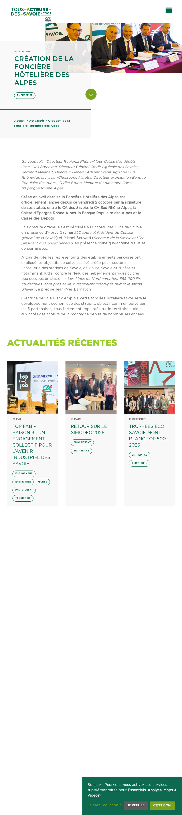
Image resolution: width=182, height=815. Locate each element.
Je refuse (135, 805)
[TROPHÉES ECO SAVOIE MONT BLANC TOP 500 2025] (149, 387)
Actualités (37, 120)
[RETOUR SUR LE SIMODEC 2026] (91, 387)
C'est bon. (162, 805)
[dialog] (132, 796)
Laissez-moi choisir (104, 805)
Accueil (20, 120)
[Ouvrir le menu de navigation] (169, 11)
